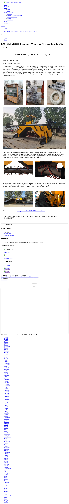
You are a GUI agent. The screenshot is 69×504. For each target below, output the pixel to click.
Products (6, 6)
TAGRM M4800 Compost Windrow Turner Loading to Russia (20, 31)
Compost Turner (5, 277)
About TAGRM (8, 12)
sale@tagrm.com (8, 258)
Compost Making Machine (31, 277)
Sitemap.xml (7, 233)
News (5, 8)
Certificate (10, 20)
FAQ (5, 21)
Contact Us (7, 23)
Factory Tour (10, 18)
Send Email (4, 280)
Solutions (9, 14)
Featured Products (9, 235)
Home (5, 5)
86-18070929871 (8, 252)
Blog (8, 9)
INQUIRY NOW (5, 265)
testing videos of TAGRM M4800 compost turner (31, 211)
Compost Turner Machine (17, 277)
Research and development (14, 15)
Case (8, 11)
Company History (12, 17)
